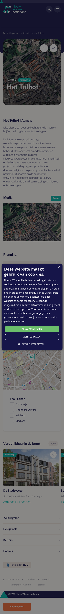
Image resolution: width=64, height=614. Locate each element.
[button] (32, 344)
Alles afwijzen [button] (32, 337)
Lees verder (19, 321)
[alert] (32, 307)
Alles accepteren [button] (32, 328)
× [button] (58, 267)
